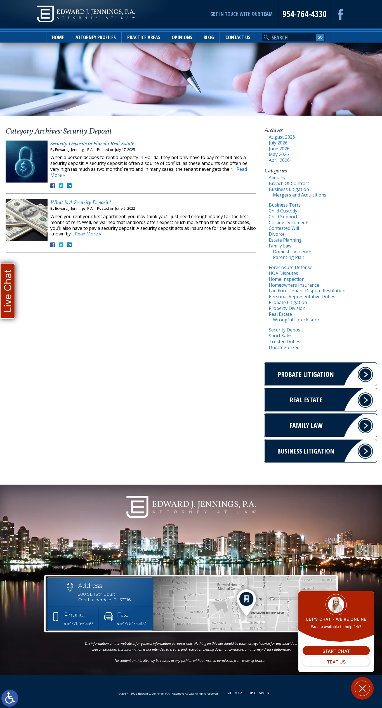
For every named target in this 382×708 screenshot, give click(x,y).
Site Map (234, 693)
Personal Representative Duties (302, 296)
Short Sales (281, 336)
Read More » (88, 234)
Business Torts (285, 205)
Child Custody (283, 211)
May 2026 (279, 154)
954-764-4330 (304, 14)
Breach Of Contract (289, 183)
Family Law (280, 246)
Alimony (277, 177)
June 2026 (279, 149)
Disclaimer (259, 693)
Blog (209, 37)
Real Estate (280, 314)
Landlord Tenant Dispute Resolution (307, 291)
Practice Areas (143, 37)
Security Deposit (286, 330)
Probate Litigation (288, 302)
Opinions (182, 37)
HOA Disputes (283, 273)
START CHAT (336, 651)
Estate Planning (285, 240)
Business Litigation (289, 189)
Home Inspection (287, 279)
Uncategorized (284, 347)
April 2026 (279, 160)
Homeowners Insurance (294, 285)
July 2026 (278, 143)
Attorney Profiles (96, 37)
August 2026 (282, 137)
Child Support (283, 217)
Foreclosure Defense (290, 267)
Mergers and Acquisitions (299, 195)
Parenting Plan (288, 257)
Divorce (277, 234)
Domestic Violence (292, 252)
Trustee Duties (284, 341)
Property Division (287, 308)
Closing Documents (289, 222)
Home (58, 37)
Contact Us (237, 37)
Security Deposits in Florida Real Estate (92, 144)
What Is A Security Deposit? (80, 203)
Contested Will (284, 228)
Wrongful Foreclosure (296, 320)
